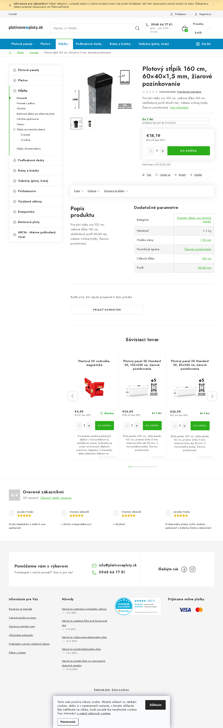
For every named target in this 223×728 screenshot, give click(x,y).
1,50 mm (206, 240)
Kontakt (13, 14)
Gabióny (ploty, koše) (33, 181)
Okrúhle (21, 108)
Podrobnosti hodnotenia (189, 91)
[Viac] (203, 44)
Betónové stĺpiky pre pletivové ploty (36, 114)
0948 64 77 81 (161, 24)
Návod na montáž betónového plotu (81, 649)
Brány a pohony (120, 689)
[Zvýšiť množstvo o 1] (163, 151)
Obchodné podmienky (21, 635)
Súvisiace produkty (114, 191)
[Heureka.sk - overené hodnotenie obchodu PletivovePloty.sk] (138, 606)
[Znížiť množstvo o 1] (151, 151)
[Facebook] (184, 569)
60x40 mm (204, 268)
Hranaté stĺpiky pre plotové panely (194, 220)
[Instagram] (192, 569)
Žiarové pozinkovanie (197, 249)
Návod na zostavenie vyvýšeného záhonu (84, 609)
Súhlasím (155, 705)
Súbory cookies (17, 652)
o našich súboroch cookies (94, 713)
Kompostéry (26, 212)
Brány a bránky (28, 171)
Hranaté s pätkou (26, 103)
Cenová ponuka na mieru (22, 617)
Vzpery (20, 124)
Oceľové (25, 140)
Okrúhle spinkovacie (28, 119)
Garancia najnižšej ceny (22, 626)
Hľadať (137, 28)
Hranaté (22, 98)
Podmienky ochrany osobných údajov (29, 644)
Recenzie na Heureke (20, 609)
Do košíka (188, 151)
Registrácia (205, 14)
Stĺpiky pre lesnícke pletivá (31, 129)
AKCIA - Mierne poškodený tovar (37, 234)
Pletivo (23, 80)
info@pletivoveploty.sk (118, 565)
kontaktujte (134, 3)
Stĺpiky (23, 91)
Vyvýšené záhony (30, 201)
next (212, 396)
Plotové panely (28, 70)
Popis (77, 191)
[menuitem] (23, 44)
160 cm (206, 259)
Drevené (25, 134)
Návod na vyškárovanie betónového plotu (84, 637)
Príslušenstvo (27, 191)
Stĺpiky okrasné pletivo (29, 148)
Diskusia (92, 191)
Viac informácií (179, 108)
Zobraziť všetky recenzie (55, 498)
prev (72, 396)
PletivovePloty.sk (60, 7)
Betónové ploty (29, 222)
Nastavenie (67, 722)
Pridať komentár (107, 309)
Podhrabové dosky (31, 160)
